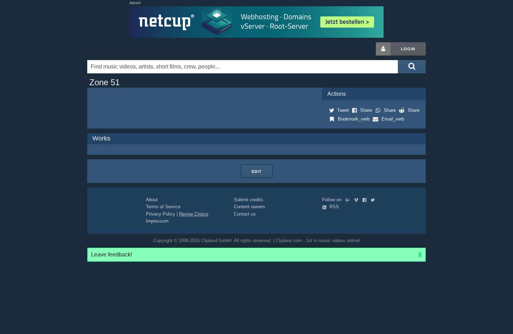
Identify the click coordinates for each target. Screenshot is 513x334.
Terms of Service (163, 206)
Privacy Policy (160, 214)
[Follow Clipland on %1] (349, 199)
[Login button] (383, 49)
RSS (333, 206)
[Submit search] (412, 66)
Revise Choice (193, 214)
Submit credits (248, 199)
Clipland (124, 49)
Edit (257, 171)
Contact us (245, 214)
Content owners (249, 206)
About (152, 199)
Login (408, 49)
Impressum (157, 221)
